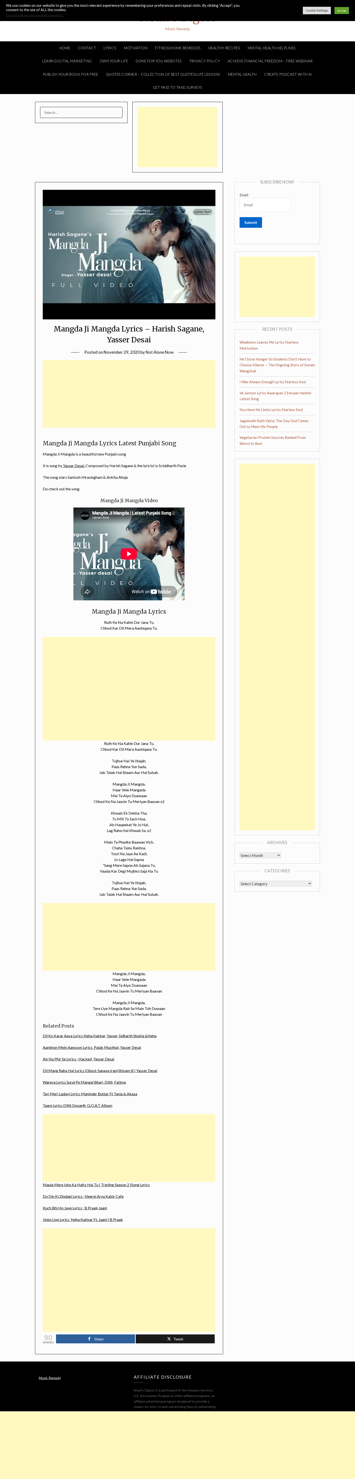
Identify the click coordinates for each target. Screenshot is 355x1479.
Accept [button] (341, 10)
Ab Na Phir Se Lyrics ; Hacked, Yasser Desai (78, 1059)
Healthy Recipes (224, 48)
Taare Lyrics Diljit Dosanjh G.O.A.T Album (77, 1105)
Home (64, 48)
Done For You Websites (159, 61)
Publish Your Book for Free (70, 74)
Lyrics (110, 48)
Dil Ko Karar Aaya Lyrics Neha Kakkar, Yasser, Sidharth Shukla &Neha (99, 1035)
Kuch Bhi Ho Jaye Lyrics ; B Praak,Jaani (75, 1208)
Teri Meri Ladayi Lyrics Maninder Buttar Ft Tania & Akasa (90, 1093)
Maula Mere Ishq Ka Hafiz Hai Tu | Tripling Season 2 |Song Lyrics (96, 1184)
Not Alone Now (160, 352)
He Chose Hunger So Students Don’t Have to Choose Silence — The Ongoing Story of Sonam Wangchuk (277, 365)
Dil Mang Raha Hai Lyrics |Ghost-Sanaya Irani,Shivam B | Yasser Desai (100, 1070)
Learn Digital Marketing (67, 61)
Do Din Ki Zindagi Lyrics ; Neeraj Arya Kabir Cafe (83, 1196)
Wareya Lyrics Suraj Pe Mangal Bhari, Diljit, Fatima (84, 1082)
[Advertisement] (177, 137)
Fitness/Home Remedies (178, 48)
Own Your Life (114, 61)
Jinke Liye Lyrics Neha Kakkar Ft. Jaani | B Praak (83, 1219)
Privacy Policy (205, 61)
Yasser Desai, (73, 465)
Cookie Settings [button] (317, 10)
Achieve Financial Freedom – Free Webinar (270, 61)
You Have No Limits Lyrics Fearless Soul (271, 409)
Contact (87, 48)
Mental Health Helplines (272, 48)
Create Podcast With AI (288, 74)
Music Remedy (50, 1378)
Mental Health (242, 74)
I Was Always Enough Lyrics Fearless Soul (273, 382)
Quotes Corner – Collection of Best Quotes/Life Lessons (163, 74)
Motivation (135, 48)
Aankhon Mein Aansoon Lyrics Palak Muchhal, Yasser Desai (92, 1047)
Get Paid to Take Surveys (177, 87)
